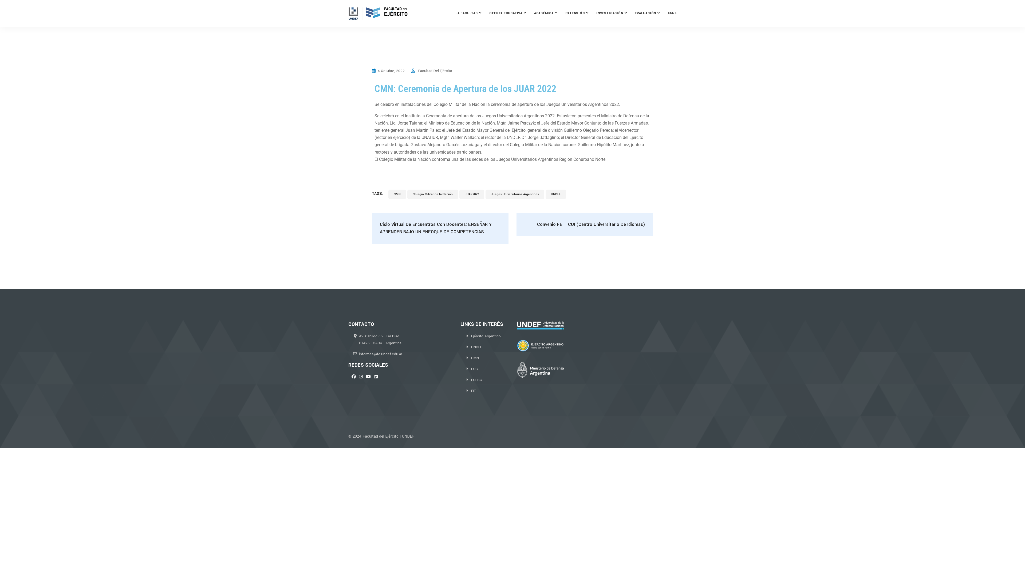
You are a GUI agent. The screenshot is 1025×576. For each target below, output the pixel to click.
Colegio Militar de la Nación (433, 194)
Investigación (609, 13)
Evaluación (645, 13)
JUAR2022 (472, 194)
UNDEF (556, 194)
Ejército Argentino (486, 336)
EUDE (672, 13)
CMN (397, 194)
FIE (473, 390)
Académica (544, 13)
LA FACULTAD (466, 13)
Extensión (575, 13)
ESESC (476, 379)
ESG (474, 368)
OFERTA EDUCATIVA (505, 13)
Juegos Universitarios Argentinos (515, 194)
